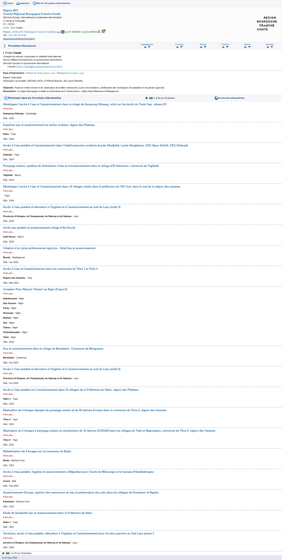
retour (10, 3)
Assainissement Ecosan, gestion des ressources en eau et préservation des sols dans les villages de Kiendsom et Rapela (80, 492)
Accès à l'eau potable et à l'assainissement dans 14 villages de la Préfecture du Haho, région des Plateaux (71, 389)
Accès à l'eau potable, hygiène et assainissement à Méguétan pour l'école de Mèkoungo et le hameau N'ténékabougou (78, 471)
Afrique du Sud (33, 73)
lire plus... (10, 108)
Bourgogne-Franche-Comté (39, 32)
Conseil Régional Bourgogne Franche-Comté (31, 14)
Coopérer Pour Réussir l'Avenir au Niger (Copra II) (35, 289)
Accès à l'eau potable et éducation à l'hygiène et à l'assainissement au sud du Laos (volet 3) (61, 207)
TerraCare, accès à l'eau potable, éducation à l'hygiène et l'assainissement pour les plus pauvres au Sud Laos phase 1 (78, 533)
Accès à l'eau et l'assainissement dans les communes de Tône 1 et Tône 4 (50, 268)
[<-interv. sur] (48, 73)
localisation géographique (232, 98)
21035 (6, 27)
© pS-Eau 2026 (8, 557)
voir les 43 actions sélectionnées (53, 3)
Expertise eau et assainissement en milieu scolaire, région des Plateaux (49, 125)
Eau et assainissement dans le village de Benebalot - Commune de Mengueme (53, 348)
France (7, 32)
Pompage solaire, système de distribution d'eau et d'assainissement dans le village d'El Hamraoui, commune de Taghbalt (81, 165)
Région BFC (10, 10)
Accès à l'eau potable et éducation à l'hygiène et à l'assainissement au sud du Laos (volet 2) (61, 369)
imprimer (25, 3)
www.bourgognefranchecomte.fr (19, 38)
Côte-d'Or (18, 32)
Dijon (13, 27)
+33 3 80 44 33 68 (17, 35)
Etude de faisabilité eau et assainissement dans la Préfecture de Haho (47, 513)
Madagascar (63, 73)
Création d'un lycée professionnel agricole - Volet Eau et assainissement (49, 248)
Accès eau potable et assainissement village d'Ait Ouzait (39, 227)
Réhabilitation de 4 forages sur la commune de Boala (37, 451)
